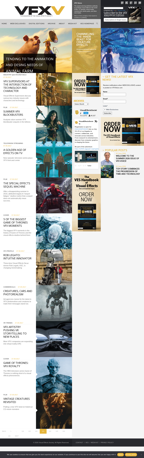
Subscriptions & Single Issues (115, 20)
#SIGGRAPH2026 (81, 129)
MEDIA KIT (72, 23)
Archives (79, 101)
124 (64, 431)
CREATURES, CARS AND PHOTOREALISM (17, 292)
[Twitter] (127, 2)
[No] (141, 455)
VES (87, 442)
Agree (120, 454)
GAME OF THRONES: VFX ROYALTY (15, 364)
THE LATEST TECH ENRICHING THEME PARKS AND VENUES (85, 39)
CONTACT (79, 442)
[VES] (122, 2)
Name (105, 92)
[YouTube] (140, 2)
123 (57, 431)
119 (29, 431)
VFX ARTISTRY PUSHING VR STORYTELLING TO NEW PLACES (15, 331)
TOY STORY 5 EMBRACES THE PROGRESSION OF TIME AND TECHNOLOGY (128, 171)
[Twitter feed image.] (86, 157)
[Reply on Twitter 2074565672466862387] (76, 165)
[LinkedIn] (135, 2)
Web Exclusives (17, 23)
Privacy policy (131, 454)
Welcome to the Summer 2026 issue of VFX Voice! (127, 158)
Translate (121, 10)
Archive (51, 23)
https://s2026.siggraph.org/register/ (87, 149)
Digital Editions (36, 23)
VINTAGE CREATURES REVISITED (16, 400)
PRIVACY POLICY (107, 442)
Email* (105, 99)
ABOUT (62, 23)
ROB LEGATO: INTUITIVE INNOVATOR (17, 256)
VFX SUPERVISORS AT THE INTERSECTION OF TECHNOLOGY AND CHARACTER (17, 86)
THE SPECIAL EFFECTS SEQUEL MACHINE (16, 184)
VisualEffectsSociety (86, 122)
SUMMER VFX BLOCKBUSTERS (13, 113)
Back (4, 431)
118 (23, 431)
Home (4, 23)
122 (50, 431)
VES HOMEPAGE (87, 23)
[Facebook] (131, 2)
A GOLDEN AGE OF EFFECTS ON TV (14, 151)
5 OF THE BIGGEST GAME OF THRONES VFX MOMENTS (15, 222)
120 (36, 431)
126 (9, 436)
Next (17, 436)
